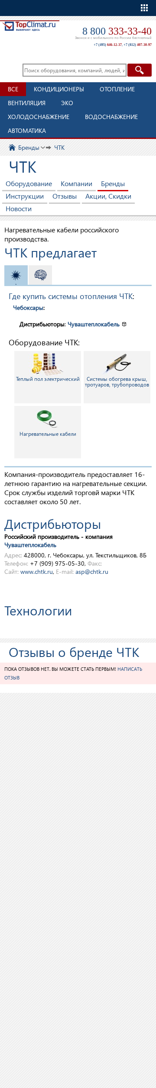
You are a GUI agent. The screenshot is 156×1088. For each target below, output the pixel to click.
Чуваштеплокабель (94, 324)
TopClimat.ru (28, 33)
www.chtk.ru (36, 571)
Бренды (113, 183)
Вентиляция (27, 103)
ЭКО (67, 103)
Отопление (117, 89)
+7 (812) (138, 45)
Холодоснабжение (38, 117)
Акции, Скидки (108, 195)
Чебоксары (28, 307)
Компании (76, 183)
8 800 (117, 31)
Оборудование (29, 183)
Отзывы (64, 195)
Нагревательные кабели (48, 434)
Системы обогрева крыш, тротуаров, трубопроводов (117, 382)
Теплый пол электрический (48, 379)
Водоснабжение (111, 117)
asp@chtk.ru (91, 571)
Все (13, 89)
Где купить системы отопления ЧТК (71, 295)
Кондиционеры (59, 89)
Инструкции (25, 195)
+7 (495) (108, 45)
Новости (19, 208)
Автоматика (27, 130)
